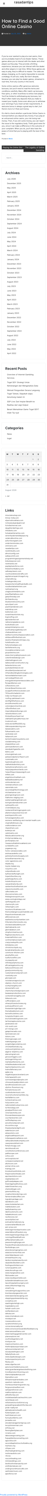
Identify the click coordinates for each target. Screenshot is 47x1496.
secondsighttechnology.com (16, 790)
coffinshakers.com (12, 1001)
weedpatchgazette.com (14, 749)
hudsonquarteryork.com (15, 1359)
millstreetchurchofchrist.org (16, 1402)
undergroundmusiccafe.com (16, 1469)
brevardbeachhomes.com (15, 688)
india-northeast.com (13, 696)
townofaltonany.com (13, 1069)
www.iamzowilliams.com (15, 1331)
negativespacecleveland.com (17, 1074)
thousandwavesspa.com (15, 1115)
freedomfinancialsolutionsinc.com (19, 1245)
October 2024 (13, 219)
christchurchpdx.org (13, 947)
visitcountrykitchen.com (15, 1049)
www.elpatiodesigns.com (15, 1357)
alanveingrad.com (12, 1054)
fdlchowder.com (11, 1275)
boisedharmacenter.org (14, 858)
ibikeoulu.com (11, 998)
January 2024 (13, 259)
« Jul (7, 496)
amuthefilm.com (11, 955)
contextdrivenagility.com (15, 996)
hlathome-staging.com (14, 797)
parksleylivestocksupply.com (16, 856)
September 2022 (14, 331)
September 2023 (14, 277)
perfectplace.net (12, 841)
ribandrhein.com (11, 828)
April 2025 (11, 192)
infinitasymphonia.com (14, 963)
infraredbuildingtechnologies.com (19, 673)
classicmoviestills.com (14, 889)
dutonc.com (10, 1036)
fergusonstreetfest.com (14, 1387)
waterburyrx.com (12, 1130)
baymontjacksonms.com (15, 1067)
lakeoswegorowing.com (14, 1435)
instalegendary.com (13, 581)
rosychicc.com (11, 869)
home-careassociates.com (16, 851)
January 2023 (13, 313)
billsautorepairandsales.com (16, 1379)
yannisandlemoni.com (14, 747)
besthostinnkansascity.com (16, 1463)
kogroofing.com (11, 617)
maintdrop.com (11, 609)
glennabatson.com (12, 930)
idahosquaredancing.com (15, 726)
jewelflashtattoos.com (14, 594)
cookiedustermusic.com (15, 1092)
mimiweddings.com (13, 1461)
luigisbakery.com (12, 1306)
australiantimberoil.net (14, 668)
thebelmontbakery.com (14, 569)
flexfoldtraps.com (12, 1247)
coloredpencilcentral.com (15, 706)
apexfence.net (11, 1474)
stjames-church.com (13, 983)
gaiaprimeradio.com (13, 1031)
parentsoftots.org (12, 1191)
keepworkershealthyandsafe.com (18, 584)
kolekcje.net (10, 830)
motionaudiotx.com (13, 1453)
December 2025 (14, 183)
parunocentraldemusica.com (16, 1367)
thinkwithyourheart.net (14, 716)
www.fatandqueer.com (14, 1255)
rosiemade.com (11, 759)
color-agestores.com (13, 861)
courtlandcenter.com (13, 1118)
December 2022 (14, 317)
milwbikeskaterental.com (15, 1064)
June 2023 (11, 291)
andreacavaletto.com (13, 853)
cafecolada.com (11, 891)
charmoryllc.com (12, 904)
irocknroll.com (11, 721)
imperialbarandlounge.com (16, 711)
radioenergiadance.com (14, 622)
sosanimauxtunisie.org (14, 614)
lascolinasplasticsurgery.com (17, 1283)
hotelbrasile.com (12, 642)
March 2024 (12, 250)
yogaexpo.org (10, 848)
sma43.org (9, 1288)
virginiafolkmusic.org (13, 823)
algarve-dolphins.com (14, 1052)
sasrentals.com (11, 787)
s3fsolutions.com (12, 686)
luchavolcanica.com (13, 1100)
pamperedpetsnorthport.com (17, 757)
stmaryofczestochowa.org (15, 1003)
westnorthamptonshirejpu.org (17, 640)
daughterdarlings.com (14, 528)
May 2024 (11, 241)
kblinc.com (9, 752)
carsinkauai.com (11, 1400)
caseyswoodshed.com (14, 1143)
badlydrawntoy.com (13, 1209)
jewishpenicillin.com (13, 815)
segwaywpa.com (12, 1179)
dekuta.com (10, 1313)
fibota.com (9, 1362)
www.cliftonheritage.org (15, 1285)
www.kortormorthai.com (15, 1252)
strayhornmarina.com (13, 932)
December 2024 (14, 210)
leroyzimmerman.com (14, 1425)
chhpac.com (10, 1448)
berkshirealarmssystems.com (17, 739)
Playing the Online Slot (12, 147)
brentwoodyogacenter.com (16, 1293)
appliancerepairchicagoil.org (16, 576)
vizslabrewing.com (12, 741)
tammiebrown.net (12, 1034)
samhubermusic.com (13, 1471)
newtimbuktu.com (12, 551)
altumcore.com (11, 1163)
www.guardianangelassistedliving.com (20, 1369)
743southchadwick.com (14, 693)
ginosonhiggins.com (13, 1057)
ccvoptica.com (11, 1301)
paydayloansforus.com (14, 566)
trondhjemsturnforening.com (17, 1372)
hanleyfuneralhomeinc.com (16, 767)
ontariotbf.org (10, 579)
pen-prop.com (11, 1227)
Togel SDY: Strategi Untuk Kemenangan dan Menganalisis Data (22, 384)
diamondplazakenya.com (15, 1374)
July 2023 (11, 286)
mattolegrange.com (13, 1041)
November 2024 (14, 215)
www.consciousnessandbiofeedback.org (21, 1329)
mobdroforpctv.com (13, 881)
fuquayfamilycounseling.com (16, 1438)
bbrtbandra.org (11, 599)
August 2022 (12, 335)
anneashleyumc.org (13, 1257)
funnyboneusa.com (13, 1090)
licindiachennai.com (13, 525)
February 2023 (13, 308)
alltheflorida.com (12, 1395)
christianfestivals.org (13, 1047)
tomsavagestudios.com (14, 818)
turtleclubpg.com (12, 1108)
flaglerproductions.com (14, 935)
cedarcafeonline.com (13, 538)
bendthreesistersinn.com (15, 1085)
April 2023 (11, 299)
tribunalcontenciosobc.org (15, 922)
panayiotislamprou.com (14, 627)
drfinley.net (9, 1428)
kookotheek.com (12, 625)
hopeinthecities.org (13, 876)
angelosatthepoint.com (14, 1135)
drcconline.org (11, 1125)
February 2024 (13, 255)
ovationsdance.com (13, 825)
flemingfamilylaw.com (14, 1430)
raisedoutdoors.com (13, 713)
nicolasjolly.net (11, 960)
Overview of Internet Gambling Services (20, 376)
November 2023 (14, 268)
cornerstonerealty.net (14, 1326)
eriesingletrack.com (13, 754)
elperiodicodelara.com (14, 520)
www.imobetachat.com (14, 1204)
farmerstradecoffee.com (15, 1196)
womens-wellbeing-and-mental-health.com (22, 820)
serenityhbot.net (12, 1219)
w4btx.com (9, 774)
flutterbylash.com (12, 1413)
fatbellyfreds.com (12, 1354)
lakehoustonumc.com (13, 1212)
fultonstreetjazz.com (13, 645)
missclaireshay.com (13, 515)
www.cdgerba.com (12, 1364)
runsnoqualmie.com (13, 1268)
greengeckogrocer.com (14, 795)
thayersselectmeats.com (15, 1174)
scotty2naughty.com (13, 986)
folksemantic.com (12, 731)
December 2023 (14, 264)
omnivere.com (11, 546)
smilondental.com (12, 782)
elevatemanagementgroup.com (17, 1423)
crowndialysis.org (12, 808)
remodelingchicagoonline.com (17, 1291)
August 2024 (12, 228)
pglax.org (9, 1072)
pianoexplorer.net (12, 1336)
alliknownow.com (12, 917)
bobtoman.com (11, 612)
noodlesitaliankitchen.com (15, 586)
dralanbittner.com (12, 744)
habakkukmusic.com (13, 1214)
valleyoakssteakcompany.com (17, 1141)
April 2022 (11, 353)
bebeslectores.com (13, 665)
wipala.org (9, 864)
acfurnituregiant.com (13, 541)
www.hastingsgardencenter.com (18, 1334)
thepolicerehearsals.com (15, 914)
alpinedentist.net (12, 619)
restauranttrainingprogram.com (17, 810)
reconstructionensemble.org (16, 1095)
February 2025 (13, 201)
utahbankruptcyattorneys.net (17, 719)
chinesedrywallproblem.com (16, 1082)
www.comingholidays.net (15, 899)
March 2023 (12, 304)
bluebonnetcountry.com (14, 602)
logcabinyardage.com (13, 1199)
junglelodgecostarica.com (15, 1044)
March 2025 (12, 197)
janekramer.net (11, 1024)
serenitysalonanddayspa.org (16, 536)
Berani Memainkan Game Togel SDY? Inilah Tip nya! (23, 411)
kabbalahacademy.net (14, 780)
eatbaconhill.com (12, 556)
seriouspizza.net (12, 1158)
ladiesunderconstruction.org (16, 663)
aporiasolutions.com (13, 1176)
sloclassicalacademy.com (15, 925)
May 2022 (11, 349)
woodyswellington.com (14, 1352)
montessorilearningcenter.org (17, 1385)
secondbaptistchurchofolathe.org (18, 1443)
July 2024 (11, 232)
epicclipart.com (11, 604)
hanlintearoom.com (13, 1415)
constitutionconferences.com (17, 1151)
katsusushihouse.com (14, 968)
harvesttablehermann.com (15, 675)
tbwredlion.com (11, 1377)
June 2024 (11, 237)
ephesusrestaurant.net (14, 1349)
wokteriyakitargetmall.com (15, 800)
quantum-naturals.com (14, 1382)
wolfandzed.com (11, 1311)
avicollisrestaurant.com (14, 1123)
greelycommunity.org (13, 970)
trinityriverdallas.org (13, 838)
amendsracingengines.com (16, 1250)
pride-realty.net (11, 1408)
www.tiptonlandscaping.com (16, 1296)
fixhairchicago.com (12, 1146)
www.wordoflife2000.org (15, 724)
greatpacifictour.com (13, 1110)
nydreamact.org (11, 589)
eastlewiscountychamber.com (17, 919)
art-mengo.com (11, 1029)
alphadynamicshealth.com (15, 1410)
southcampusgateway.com (16, 630)
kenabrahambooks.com (14, 950)
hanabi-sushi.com (12, 1308)
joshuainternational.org (14, 1222)
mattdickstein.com (12, 1207)
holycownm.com (11, 1102)
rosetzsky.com (11, 975)
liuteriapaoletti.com (13, 1077)
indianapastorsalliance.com (16, 1138)
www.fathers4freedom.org (16, 1232)
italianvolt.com (11, 736)
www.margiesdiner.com (14, 1273)
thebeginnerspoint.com (14, 896)
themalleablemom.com (14, 1011)
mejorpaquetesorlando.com (16, 769)
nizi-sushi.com (11, 1026)
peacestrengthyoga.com (15, 1242)
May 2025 (11, 188)
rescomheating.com (13, 1458)
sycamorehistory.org (13, 1324)
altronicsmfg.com (12, 553)
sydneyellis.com (11, 805)
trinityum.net (10, 1341)
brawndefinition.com (13, 937)
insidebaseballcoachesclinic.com (18, 1397)
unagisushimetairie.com (15, 591)
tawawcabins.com (12, 729)
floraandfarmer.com (13, 683)
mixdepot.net (10, 1318)
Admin (29, 33)
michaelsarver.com (12, 792)
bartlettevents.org (12, 647)
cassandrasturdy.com (13, 884)
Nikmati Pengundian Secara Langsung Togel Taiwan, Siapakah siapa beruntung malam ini (23, 393)
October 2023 (13, 273)
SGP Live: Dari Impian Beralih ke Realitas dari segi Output (21, 403)
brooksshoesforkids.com (15, 1171)
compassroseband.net (14, 1161)
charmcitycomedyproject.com (17, 991)
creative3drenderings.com (16, 1194)
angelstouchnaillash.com (15, 777)
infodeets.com (11, 530)
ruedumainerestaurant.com (16, 973)
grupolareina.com (12, 652)
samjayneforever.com (14, 1390)
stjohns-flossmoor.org (14, 1087)
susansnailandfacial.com (15, 1224)
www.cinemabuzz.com (14, 1316)
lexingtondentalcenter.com (16, 802)
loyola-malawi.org (12, 866)
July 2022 (11, 340)
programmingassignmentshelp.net (19, 558)
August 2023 (12, 282)
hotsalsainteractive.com (14, 533)
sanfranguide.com (12, 902)
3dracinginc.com (12, 907)
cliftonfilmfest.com (12, 708)
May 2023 (11, 295)
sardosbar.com (11, 734)
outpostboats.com (12, 871)
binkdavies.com (11, 945)
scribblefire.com (11, 846)
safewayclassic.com (13, 571)
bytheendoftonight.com (14, 874)
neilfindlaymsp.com (13, 1120)
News (11, 139)
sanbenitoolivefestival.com (16, 886)
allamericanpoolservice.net (16, 813)
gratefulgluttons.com (13, 879)
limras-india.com (12, 518)
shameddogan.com (13, 1189)
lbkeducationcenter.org (14, 835)
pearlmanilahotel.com (14, 607)
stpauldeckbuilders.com (15, 1263)
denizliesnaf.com (12, 1148)
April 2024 (11, 246)
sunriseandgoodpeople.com (16, 1080)
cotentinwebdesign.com (15, 658)
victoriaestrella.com (13, 1113)
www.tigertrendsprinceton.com (17, 1230)
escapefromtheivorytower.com (17, 691)
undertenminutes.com (14, 543)
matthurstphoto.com (13, 1392)
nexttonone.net (11, 1217)
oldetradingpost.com (13, 660)
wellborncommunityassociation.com (19, 635)
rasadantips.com (11, 548)
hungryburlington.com (14, 1016)
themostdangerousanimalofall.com (19, 912)
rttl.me (8, 1456)
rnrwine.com (10, 1433)
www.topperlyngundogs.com (16, 1235)
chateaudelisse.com (13, 632)
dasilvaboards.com (12, 927)
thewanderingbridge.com (15, 1008)
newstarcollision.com (13, 785)
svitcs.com (9, 1156)
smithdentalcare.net (13, 1466)
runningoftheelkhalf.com (15, 1237)
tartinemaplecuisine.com (15, 1021)
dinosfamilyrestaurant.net (15, 670)
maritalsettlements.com (14, 1062)
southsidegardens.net (14, 1339)
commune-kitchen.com (14, 952)
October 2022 (13, 326)
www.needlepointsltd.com (15, 1278)
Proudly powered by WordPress (13, 1495)
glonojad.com (10, 978)
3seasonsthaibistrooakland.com (18, 843)
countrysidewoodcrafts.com (16, 574)
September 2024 (14, 223)
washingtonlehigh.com (14, 1303)
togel (9, 438)
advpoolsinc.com (12, 1133)
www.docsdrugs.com (13, 1270)
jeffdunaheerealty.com (14, 1240)
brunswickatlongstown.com (16, 1019)
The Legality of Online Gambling (34, 148)
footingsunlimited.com (14, 1265)
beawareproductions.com (15, 993)
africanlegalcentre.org (14, 965)
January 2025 (13, 206)
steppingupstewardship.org (16, 1298)
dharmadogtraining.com (14, 1451)
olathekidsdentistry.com (15, 764)
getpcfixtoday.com (12, 597)
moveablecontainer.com (15, 650)
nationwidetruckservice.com (16, 1105)
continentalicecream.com (15, 940)
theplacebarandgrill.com (15, 1128)
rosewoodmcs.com (13, 1321)
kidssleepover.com (12, 561)
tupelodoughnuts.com (14, 762)
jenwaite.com (10, 1420)
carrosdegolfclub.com (14, 678)
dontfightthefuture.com (14, 701)
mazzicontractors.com (14, 1344)
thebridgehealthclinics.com (16, 1184)
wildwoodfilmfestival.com (15, 637)
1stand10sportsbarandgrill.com (17, 772)
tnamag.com (10, 1169)
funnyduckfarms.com (13, 1418)
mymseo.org (10, 1446)
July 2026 (11, 179)
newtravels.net (11, 564)
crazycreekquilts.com (13, 942)
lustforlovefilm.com (13, 958)
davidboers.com (11, 1202)
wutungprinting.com (13, 1059)
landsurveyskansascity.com (16, 1260)
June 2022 (11, 344)
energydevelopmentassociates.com (19, 680)
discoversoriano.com (13, 894)
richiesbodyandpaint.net (15, 523)
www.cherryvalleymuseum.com (17, 655)
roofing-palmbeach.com (15, 698)
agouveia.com (10, 1441)
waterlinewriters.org (13, 1186)
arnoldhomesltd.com (13, 703)
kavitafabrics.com (12, 1097)
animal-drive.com (12, 1166)
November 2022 (14, 322)
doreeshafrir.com (12, 988)
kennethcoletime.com (14, 1013)
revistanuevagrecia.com (15, 980)
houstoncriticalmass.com (15, 909)
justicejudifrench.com (14, 1006)
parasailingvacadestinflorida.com (18, 1405)
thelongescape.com (13, 1039)
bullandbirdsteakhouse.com (16, 1280)
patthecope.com (11, 1153)
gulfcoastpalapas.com (14, 1181)
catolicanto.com (11, 833)
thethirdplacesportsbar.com (16, 1347)
